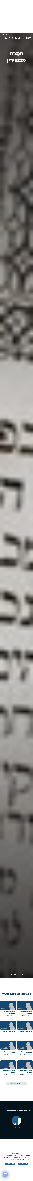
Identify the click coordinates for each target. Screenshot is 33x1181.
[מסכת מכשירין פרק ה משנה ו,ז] (25, 1010)
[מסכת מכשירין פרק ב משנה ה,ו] (8, 1069)
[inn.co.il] (19, 38)
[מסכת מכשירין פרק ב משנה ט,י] (8, 1049)
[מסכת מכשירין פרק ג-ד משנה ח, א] (8, 1010)
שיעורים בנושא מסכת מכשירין (16, 994)
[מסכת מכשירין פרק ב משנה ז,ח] (25, 1069)
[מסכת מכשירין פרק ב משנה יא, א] (25, 1049)
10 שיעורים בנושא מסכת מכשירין (16, 1083)
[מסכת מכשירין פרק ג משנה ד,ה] (8, 1029)
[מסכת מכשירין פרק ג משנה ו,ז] (25, 1029)
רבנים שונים (29, 1015)
